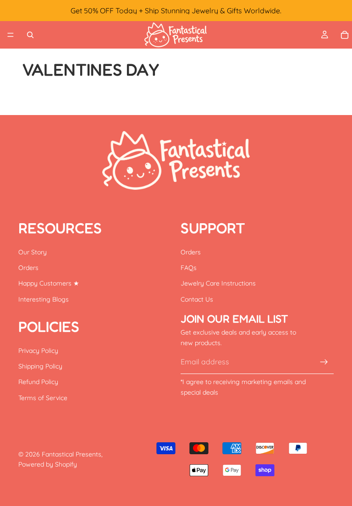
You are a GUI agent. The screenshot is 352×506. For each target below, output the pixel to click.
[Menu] (10, 34)
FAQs (189, 268)
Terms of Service (42, 398)
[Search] (30, 35)
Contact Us (197, 299)
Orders (28, 268)
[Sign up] (324, 361)
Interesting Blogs (43, 299)
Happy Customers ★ (48, 283)
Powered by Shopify (47, 464)
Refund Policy (38, 382)
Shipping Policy (40, 366)
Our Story (32, 252)
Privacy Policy (38, 350)
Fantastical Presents (71, 454)
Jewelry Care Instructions (218, 283)
